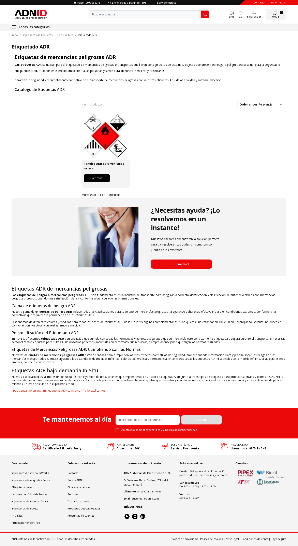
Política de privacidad (185, 539)
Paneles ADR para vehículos (104, 164)
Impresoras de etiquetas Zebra (31, 480)
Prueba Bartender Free (26, 522)
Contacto (73, 473)
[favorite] (240, 13)
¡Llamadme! (181, 264)
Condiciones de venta (254, 539)
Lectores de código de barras (29, 494)
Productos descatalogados (84, 508)
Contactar (260, 2)
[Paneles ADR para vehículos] (105, 136)
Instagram (134, 516)
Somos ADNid (76, 480)
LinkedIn (142, 516)
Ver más (97, 178)
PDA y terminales (22, 487)
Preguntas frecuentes (81, 515)
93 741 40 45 (278, 2)
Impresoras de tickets (25, 508)
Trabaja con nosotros (81, 501)
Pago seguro (278, 539)
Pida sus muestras (79, 487)
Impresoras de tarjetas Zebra (30, 501)
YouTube (127, 516)
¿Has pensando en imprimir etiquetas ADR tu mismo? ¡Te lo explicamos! (59, 390)
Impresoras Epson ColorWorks (30, 473)
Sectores (73, 494)
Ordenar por (256, 104)
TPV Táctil (17, 515)
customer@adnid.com (145, 498)
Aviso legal (232, 539)
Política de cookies (211, 539)
